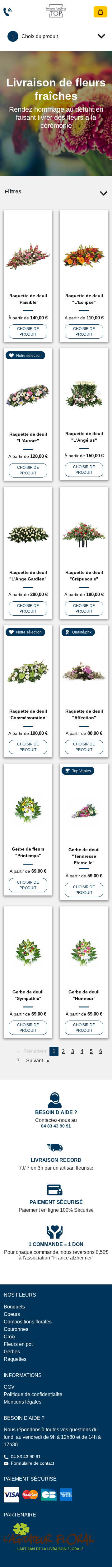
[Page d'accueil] (56, 10)
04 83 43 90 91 (56, 1125)
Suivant (39, 1060)
